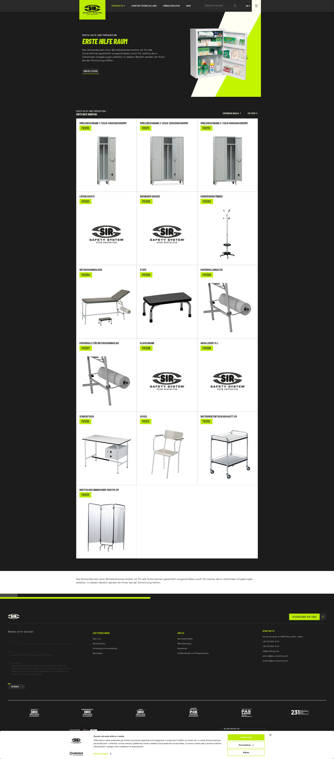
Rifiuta (246, 752)
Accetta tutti (246, 737)
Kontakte (269, 631)
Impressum (182, 648)
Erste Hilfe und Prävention (90, 111)
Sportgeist (98, 653)
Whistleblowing (184, 643)
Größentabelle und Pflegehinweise (193, 653)
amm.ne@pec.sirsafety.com (275, 656)
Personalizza (244, 745)
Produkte (117, 5)
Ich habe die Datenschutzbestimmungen (31, 652)
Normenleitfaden (185, 639)
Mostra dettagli (101, 754)
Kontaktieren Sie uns (144, 5)
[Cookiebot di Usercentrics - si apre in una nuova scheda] (76, 754)
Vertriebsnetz (99, 643)
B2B (188, 5)
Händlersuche (171, 5)
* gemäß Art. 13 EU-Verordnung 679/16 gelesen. (32, 653)
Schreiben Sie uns (304, 617)
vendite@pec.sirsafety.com (275, 661)
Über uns (97, 639)
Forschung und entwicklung (105, 648)
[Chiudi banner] (270, 735)
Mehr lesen (90, 71)
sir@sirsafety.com (271, 651)
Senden (15, 686)
